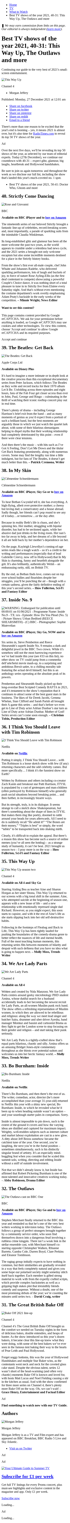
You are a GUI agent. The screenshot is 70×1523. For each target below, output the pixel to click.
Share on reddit (18, 116)
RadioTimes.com (43, 133)
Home (13, 4)
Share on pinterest (20, 113)
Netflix (23, 753)
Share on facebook (20, 106)
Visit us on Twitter (20, 1448)
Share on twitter (19, 109)
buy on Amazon (55, 217)
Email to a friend (19, 120)
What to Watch (18, 11)
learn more (54, 29)
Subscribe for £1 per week (27, 1476)
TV (11, 8)
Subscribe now (11, 1498)
